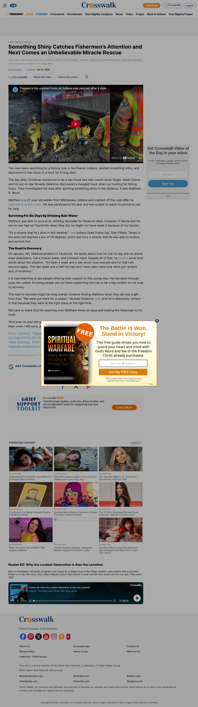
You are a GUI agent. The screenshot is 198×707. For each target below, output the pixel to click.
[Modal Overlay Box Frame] (99, 353)
